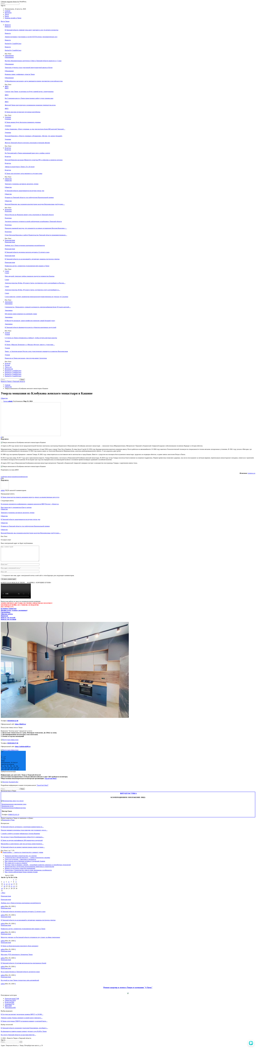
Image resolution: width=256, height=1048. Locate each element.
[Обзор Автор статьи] (5, 488)
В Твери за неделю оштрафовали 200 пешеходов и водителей (22, 840)
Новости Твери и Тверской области (13, 381)
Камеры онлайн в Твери (13, 18)
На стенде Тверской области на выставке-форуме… (18, 1035)
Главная (7, 11)
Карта (7, 16)
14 (11, 884)
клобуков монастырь (8, 476)
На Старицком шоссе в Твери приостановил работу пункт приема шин (29, 98)
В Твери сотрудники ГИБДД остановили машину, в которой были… (24, 1021)
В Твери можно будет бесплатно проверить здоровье (23, 122)
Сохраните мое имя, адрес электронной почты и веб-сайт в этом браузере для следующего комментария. (38, 575)
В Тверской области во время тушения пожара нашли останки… (23, 847)
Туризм (7, 332)
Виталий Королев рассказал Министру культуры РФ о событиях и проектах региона (33, 160)
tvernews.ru (251, 473)
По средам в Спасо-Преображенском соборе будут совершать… (22, 837)
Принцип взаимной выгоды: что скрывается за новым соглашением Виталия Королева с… (36, 228)
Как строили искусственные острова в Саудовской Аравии (25, 861)
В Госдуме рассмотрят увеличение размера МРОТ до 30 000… (22, 1014)
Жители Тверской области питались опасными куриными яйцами (27, 143)
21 (11, 886)
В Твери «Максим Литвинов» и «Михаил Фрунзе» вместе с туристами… (30, 344)
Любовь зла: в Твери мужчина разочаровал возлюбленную (25, 245)
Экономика (8, 302)
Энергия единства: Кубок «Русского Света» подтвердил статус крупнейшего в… (32, 290)
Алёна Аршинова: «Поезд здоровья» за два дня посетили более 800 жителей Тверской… (35, 129)
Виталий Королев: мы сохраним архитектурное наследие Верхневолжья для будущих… (35, 204)
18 (4, 886)
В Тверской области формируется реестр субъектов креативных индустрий (30, 327)
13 (9, 884)
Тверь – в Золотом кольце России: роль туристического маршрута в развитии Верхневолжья (36, 351)
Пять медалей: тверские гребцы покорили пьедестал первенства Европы (29, 276)
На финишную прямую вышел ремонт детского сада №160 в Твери (24, 1031)
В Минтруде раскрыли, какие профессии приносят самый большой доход (30, 320)
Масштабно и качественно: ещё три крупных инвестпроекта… (22, 844)
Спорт (7, 271)
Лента (7, 14)
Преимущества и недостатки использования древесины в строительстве (29, 866)
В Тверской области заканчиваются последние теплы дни (24, 191)
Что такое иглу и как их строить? (16, 863)
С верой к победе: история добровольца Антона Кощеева (20, 833)
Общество (8, 179)
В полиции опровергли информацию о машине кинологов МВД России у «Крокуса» (30, 504)
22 (14, 886)
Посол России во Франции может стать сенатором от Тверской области (29, 214)
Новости (8, 25)
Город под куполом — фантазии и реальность (20, 859)
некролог (25, 476)
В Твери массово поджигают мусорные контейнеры (22, 112)
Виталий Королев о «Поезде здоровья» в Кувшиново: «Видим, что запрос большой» (33, 136)
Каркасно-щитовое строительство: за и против (21, 856)
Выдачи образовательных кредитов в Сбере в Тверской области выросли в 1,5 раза (33, 61)
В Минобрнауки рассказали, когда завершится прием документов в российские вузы (34, 81)
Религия (7, 363)
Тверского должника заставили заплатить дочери (21, 184)
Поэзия (7, 365)
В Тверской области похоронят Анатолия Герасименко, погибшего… (24, 1028)
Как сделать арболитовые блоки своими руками (21, 872)
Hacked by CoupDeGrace (13, 43)
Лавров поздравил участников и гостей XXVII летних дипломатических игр (31, 37)
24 (2, 888)
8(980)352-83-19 (13, 814)
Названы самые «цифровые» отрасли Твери (20, 74)
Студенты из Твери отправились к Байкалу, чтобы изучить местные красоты (31, 338)
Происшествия (10, 240)
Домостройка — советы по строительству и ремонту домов (23, 852)
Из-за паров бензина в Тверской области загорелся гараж (20, 972)
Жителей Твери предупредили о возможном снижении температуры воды (30, 105)
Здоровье (8, 117)
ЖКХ (6, 86)
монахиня (18, 476)
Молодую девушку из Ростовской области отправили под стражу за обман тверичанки (30, 937)
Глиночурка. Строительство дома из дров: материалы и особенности (28, 870)
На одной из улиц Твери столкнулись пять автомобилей (20, 980)
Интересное (9, 369)
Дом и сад (8, 367)
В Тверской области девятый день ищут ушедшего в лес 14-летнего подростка (31, 30)
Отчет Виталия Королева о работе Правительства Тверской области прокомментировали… (36, 235)
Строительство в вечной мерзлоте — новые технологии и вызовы (27, 857)
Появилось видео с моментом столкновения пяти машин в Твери (27, 266)
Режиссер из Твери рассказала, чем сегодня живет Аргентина (26, 358)
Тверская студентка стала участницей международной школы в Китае (28, 67)
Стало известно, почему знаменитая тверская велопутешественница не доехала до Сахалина (36, 296)
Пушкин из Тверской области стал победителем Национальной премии (29, 197)
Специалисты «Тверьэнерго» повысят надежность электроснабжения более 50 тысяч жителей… (38, 307)
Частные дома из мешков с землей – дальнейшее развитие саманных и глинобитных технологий (38, 865)
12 (7, 884)
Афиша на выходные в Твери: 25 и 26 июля (19, 167)
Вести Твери (5, 21)
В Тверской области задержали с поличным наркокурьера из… (22, 827)
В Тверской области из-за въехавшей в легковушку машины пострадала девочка (32, 259)
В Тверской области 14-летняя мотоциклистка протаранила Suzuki (23, 963)
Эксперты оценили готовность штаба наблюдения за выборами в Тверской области (33, 221)
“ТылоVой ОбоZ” (50, 778)
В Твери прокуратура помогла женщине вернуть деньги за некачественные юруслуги (30, 497)
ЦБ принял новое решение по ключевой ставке (21, 314)
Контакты (8, 12)
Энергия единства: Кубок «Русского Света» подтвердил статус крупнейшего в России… (35, 283)
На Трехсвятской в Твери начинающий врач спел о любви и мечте (27, 153)
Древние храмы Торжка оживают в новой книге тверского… (21, 1018)
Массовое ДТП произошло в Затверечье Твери (17, 954)
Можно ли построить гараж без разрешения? (20, 868)
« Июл (3, 893)
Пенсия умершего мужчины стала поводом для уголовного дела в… (24, 830)
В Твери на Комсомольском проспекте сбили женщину (19, 946)
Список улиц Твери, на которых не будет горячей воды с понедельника (29, 91)
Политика (8, 209)
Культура (8, 148)
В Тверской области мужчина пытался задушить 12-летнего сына (27, 252)
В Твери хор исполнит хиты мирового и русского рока (23, 173)
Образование (9, 55)
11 (4, 884)
